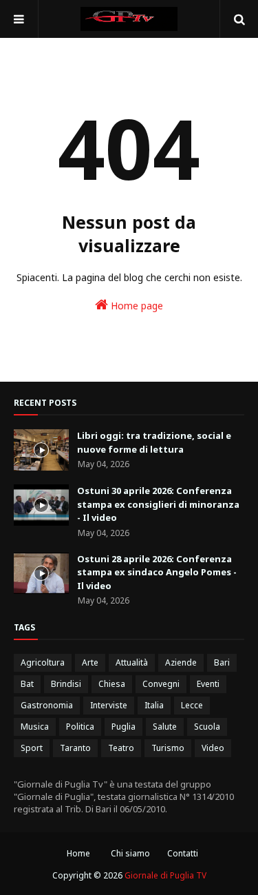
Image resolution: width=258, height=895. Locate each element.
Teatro (121, 748)
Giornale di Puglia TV (165, 875)
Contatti (182, 853)
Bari (222, 662)
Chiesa (111, 684)
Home (78, 853)
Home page (135, 305)
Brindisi (66, 684)
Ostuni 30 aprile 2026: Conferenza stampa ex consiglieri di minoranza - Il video (158, 504)
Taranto (75, 748)
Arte (90, 662)
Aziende (181, 662)
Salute (165, 726)
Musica (35, 726)
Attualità (132, 662)
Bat (27, 684)
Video (213, 748)
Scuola (207, 726)
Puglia (123, 726)
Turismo (167, 748)
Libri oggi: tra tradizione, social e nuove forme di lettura (154, 442)
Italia (154, 705)
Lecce (192, 705)
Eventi (208, 684)
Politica (80, 726)
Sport (32, 748)
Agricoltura (43, 662)
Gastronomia (47, 705)
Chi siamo (130, 853)
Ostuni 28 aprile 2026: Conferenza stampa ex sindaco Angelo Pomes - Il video (157, 572)
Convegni (161, 684)
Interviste (108, 705)
